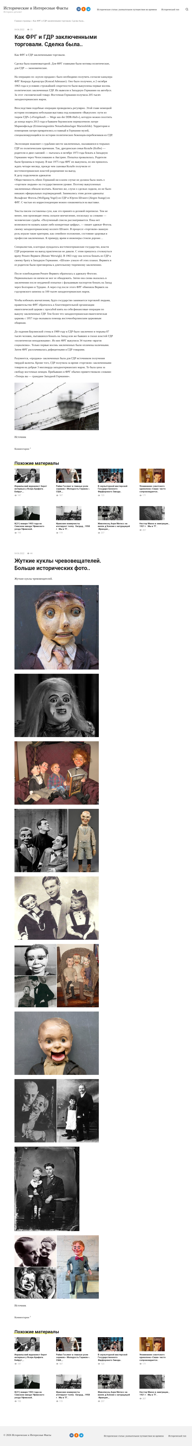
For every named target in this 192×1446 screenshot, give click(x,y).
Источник (20, 436)
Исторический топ (170, 9)
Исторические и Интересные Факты (36, 8)
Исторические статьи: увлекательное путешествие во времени (127, 9)
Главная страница (22, 21)
